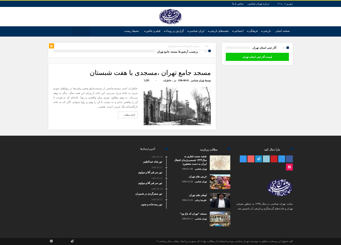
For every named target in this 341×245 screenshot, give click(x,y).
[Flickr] (258, 159)
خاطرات (167, 80)
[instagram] (243, 159)
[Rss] (289, 167)
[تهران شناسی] (170, 8)
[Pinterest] (274, 159)
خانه (206, 46)
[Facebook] (289, 159)
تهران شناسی (197, 80)
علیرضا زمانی (201, 200)
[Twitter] (281, 159)
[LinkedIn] (266, 159)
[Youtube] (250, 159)
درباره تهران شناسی (258, 3)
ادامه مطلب (129, 115)
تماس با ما (238, 3)
